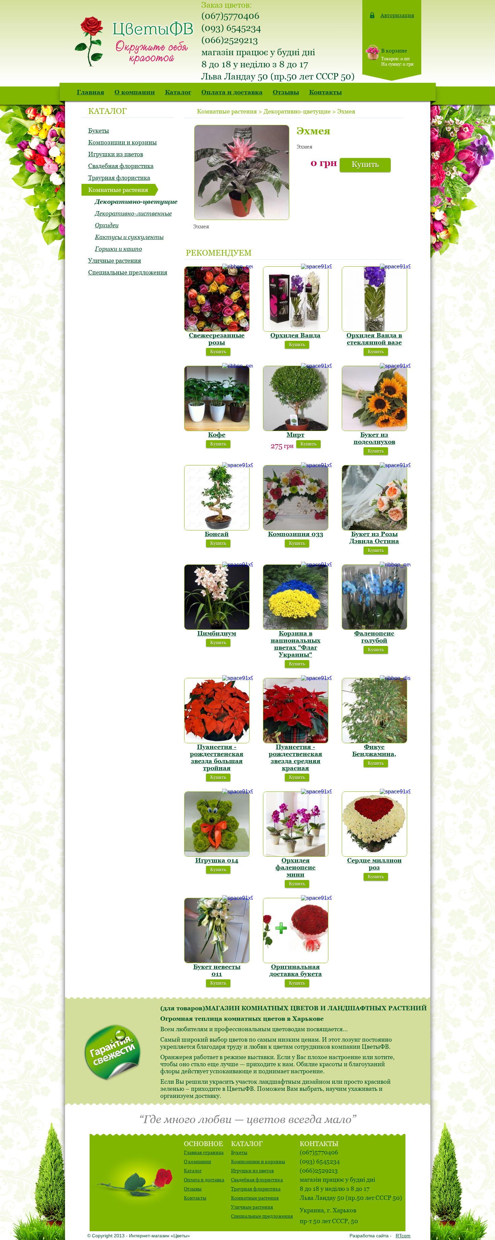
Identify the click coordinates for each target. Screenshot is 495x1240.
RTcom (403, 1235)
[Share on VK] (390, 110)
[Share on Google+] (369, 110)
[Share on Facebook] (359, 110)
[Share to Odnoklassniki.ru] (379, 110)
